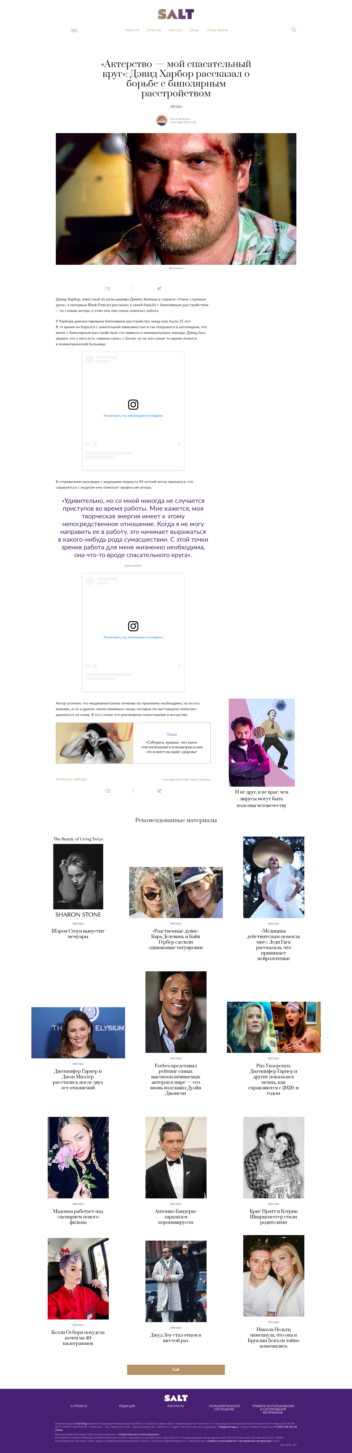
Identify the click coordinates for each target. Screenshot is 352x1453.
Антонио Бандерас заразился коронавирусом (176, 1217)
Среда (194, 30)
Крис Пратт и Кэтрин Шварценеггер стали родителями (274, 1217)
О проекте (78, 1406)
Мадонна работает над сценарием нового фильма (78, 1217)
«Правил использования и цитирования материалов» (239, 1440)
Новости (132, 30)
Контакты (175, 1406)
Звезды (176, 106)
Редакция (127, 1406)
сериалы (65, 779)
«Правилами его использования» (138, 1434)
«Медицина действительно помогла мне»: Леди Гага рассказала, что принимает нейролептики (273, 945)
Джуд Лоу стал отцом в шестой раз (175, 1338)
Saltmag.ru (83, 1423)
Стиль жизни (217, 30)
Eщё (176, 1369)
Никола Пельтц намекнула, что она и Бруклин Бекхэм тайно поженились (273, 1338)
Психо (172, 734)
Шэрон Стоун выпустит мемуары (78, 934)
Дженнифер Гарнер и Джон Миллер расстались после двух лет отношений (78, 1079)
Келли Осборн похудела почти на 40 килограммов (77, 1338)
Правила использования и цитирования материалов (273, 1409)
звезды (81, 779)
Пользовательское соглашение (225, 1407)
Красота (175, 30)
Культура (154, 30)
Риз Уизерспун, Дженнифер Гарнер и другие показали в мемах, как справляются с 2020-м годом (273, 1079)
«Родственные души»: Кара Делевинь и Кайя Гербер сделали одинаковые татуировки (176, 939)
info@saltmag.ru (228, 1426)
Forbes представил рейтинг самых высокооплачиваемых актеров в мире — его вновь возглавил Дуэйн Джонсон (175, 1079)
